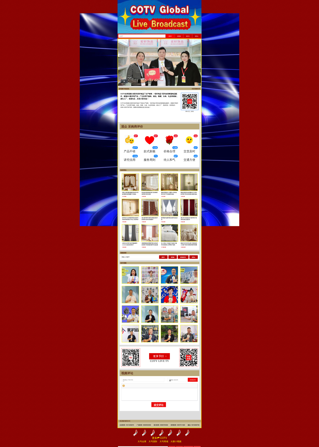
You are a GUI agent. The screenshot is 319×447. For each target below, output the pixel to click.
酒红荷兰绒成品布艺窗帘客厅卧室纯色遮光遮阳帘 (189, 218)
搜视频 (172, 257)
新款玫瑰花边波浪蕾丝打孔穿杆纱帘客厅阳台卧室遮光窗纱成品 (189, 193)
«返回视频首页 (195, 88)
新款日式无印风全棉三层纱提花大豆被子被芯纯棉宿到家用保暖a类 (189, 244)
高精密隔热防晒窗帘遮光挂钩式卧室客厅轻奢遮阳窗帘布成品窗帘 (150, 244)
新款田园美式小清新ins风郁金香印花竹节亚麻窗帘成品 (169, 193)
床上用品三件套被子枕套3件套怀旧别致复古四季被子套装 (169, 244)
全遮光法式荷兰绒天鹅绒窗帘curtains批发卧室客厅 (129, 244)
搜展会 (193, 257)
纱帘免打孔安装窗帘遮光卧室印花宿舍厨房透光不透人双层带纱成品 (130, 219)
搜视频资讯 (183, 257)
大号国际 (153, 441)
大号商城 (164, 441)
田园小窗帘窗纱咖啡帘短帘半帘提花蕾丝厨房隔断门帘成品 (130, 193)
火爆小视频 (176, 441)
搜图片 (163, 257)
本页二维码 (190, 101)
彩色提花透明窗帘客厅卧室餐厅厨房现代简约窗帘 (150, 193)
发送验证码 (191, 380)
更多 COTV (159, 438)
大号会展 (142, 441)
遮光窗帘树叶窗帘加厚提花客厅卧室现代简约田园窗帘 (150, 218)
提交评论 (158, 406)
